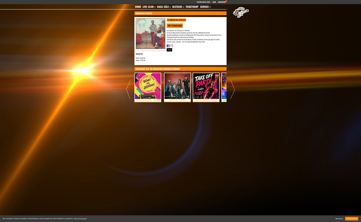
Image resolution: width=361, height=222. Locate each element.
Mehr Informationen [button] (80, 218)
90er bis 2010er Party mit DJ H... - (148, 100)
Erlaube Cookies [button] (351, 218)
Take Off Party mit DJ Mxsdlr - (206, 100)
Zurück (169, 50)
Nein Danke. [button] (339, 218)
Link (168, 45)
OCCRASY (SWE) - (177, 100)
